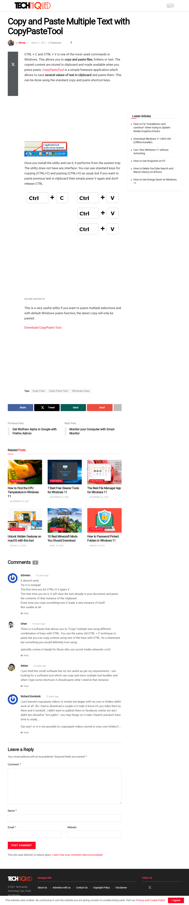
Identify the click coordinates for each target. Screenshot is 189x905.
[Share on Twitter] (13, 65)
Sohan (24, 665)
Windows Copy (81, 391)
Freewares (55, 42)
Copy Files (39, 391)
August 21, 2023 (17, 545)
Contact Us (82, 887)
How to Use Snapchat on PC (149, 160)
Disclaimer (121, 887)
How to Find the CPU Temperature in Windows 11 (23, 492)
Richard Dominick (31, 696)
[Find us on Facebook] (143, 888)
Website (71, 827)
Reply (26, 613)
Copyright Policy (101, 887)
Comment (14, 764)
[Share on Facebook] (13, 56)
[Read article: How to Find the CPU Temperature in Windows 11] (25, 472)
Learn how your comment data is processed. (77, 854)
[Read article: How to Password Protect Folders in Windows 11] (104, 520)
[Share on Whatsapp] (13, 73)
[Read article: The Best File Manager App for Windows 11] (104, 472)
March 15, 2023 (97, 545)
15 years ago (52, 696)
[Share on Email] (13, 82)
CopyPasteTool (53, 70)
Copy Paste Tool (58, 391)
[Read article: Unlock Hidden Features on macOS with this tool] (25, 520)
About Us (42, 887)
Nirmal (22, 42)
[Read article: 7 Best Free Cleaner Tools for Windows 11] (65, 472)
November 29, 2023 (19, 501)
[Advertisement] (73, 112)
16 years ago (42, 575)
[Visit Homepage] (33, 5)
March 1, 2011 (38, 42)
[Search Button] (179, 5)
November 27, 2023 (59, 497)
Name (12, 810)
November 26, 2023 (99, 497)
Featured (56, 481)
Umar (24, 623)
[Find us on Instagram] (156, 888)
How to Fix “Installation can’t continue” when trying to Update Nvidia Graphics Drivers (151, 128)
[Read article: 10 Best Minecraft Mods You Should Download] (65, 520)
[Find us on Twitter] (150, 887)
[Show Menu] (9, 5)
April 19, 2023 (56, 545)
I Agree (176, 900)
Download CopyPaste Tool (42, 327)
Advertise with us (62, 887)
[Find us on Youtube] (162, 888)
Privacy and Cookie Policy (150, 900)
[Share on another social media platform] (13, 91)
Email (12, 827)
